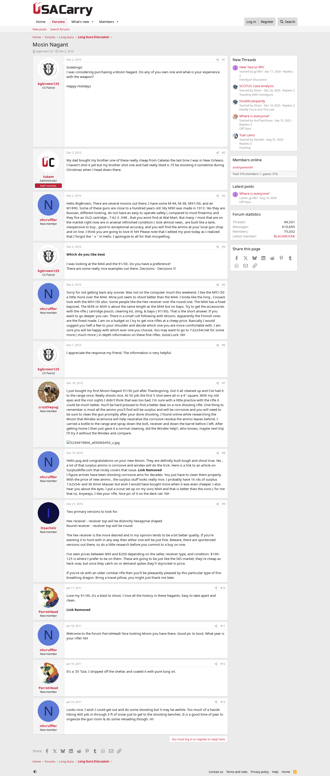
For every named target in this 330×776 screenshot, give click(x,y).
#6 (223, 345)
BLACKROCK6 (284, 236)
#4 (223, 247)
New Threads (244, 59)
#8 (223, 453)
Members (106, 21)
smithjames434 (243, 167)
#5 (223, 285)
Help (275, 772)
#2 (223, 153)
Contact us (216, 772)
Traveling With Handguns (256, 95)
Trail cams (247, 135)
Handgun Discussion (253, 79)
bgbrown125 (44, 51)
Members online (247, 159)
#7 (223, 383)
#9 (223, 504)
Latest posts (243, 186)
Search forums (60, 29)
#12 (222, 664)
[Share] (217, 59)
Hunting (245, 148)
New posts (40, 29)
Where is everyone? (254, 116)
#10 (222, 588)
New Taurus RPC (251, 67)
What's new (80, 21)
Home (40, 21)
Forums (58, 21)
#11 (222, 626)
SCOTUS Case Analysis (256, 86)
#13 (222, 702)
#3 (223, 196)
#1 (223, 60)
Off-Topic (245, 128)
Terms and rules (236, 772)
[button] (93, 22)
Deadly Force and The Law (256, 109)
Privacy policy (260, 772)
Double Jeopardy (252, 101)
